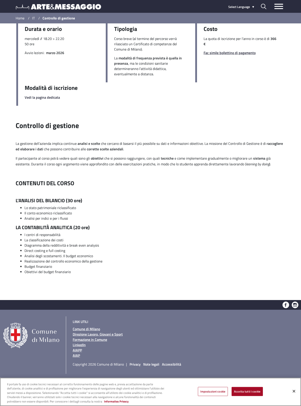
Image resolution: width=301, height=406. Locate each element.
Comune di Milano (86, 329)
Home (20, 18)
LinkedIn (79, 344)
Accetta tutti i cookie (247, 391)
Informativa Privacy (116, 401)
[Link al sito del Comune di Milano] (33, 328)
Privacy (135, 364)
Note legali (151, 364)
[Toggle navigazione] (278, 6)
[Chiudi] (294, 391)
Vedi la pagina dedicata (42, 97)
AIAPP (77, 350)
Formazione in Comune (90, 339)
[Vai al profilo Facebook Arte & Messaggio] (285, 304)
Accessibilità (171, 364)
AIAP (76, 355)
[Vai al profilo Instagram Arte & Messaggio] (295, 304)
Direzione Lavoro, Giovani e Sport (98, 334)
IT (33, 18)
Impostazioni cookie (212, 391)
